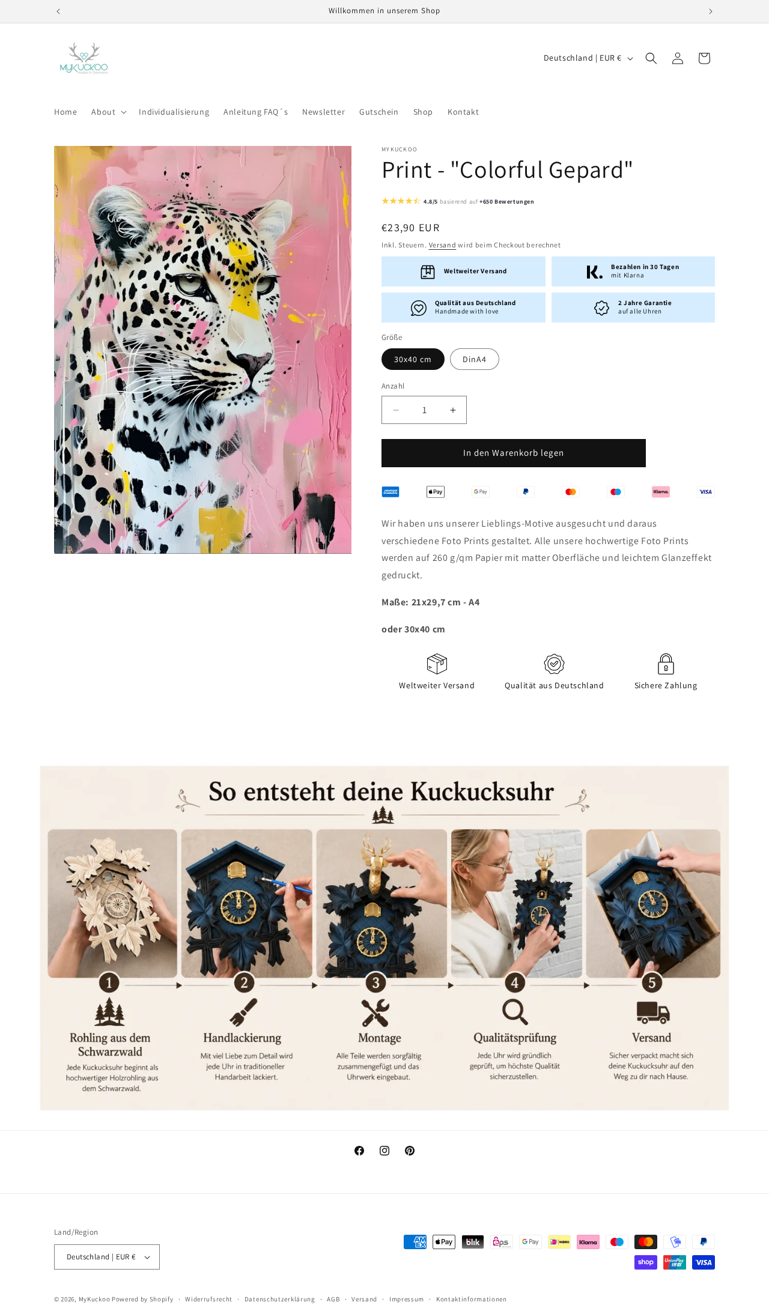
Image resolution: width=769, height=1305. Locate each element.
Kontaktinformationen (471, 1298)
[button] (108, 111)
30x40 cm (413, 359)
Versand (443, 245)
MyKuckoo (95, 1299)
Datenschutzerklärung (280, 1298)
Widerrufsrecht (209, 1298)
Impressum (406, 1298)
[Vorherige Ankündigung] (58, 11)
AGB (333, 1298)
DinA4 (475, 359)
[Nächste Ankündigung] (711, 11)
